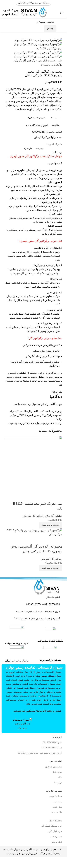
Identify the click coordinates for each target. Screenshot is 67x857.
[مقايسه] (58, 497)
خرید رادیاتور (56, 836)
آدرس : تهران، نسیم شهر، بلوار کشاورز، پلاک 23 (40, 753)
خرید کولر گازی (55, 831)
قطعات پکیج (56, 842)
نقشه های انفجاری (53, 766)
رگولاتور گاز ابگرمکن (24, 60)
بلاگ (60, 777)
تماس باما (57, 772)
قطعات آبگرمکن (46, 60)
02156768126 (52, 604)
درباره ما (58, 782)
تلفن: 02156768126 (52, 742)
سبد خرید (57, 801)
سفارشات (57, 807)
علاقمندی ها (56, 812)
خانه (59, 60)
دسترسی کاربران (54, 791)
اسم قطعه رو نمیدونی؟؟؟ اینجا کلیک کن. (33, 3)
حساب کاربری (55, 796)
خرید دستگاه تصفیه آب (51, 826)
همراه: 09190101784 (52, 747)
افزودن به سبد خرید (36, 117)
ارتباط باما (57, 737)
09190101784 (34, 604)
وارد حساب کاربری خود (27, 423)
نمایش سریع (50, 497)
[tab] (39, 148)
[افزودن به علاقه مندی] (41, 497)
